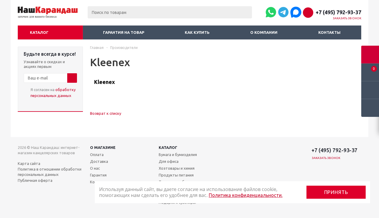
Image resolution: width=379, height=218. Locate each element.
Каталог (39, 32)
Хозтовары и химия (177, 168)
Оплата (97, 154)
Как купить (197, 32)
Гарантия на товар (123, 32)
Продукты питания (176, 175)
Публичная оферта (35, 180)
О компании (263, 32)
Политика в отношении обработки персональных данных (49, 171)
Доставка (99, 161)
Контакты (329, 32)
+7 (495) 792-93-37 (338, 12)
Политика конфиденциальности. (245, 195)
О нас (95, 168)
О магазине (102, 147)
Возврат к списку (105, 113)
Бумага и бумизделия (178, 154)
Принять (336, 192)
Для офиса (169, 161)
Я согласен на (53, 92)
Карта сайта (29, 163)
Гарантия (98, 175)
